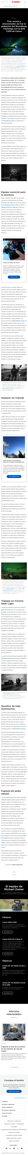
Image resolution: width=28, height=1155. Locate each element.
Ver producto (8, 932)
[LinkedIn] (14, 1148)
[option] (14, 1043)
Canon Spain (13, 1145)
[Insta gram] (10, 1148)
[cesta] (2, 2)
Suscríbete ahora (14, 1091)
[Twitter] (18, 1148)
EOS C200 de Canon (9, 120)
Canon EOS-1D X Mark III (12, 939)
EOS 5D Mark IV (21, 66)
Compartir (14, 874)
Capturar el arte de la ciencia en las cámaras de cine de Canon (13, 1049)
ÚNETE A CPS (14, 277)
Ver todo (13, 1017)
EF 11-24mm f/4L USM (13, 67)
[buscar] (6, 2)
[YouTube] (21, 1148)
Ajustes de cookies (14, 1141)
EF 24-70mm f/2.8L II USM (10, 205)
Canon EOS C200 (9, 922)
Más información (14, 476)
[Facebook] (6, 1148)
